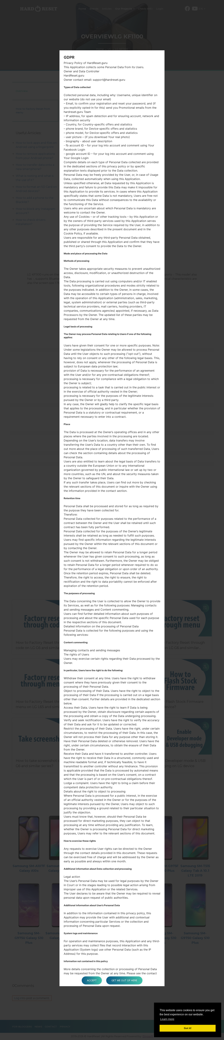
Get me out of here (124, 980)
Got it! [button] (187, 1028)
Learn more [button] (167, 1019)
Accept (92, 980)
